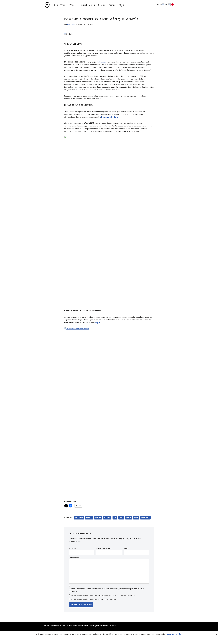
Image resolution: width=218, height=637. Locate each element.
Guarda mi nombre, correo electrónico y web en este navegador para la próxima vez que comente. (106, 590)
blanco (89, 517)
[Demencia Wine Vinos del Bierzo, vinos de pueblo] (47, 5)
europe (98, 517)
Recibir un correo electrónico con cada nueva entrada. (94, 599)
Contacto (102, 5)
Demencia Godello (109, 117)
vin (115, 517)
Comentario (74, 557)
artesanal (79, 517)
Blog (56, 5)
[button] (66, 4)
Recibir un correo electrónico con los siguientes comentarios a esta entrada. (103, 595)
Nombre (73, 548)
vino (121, 517)
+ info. (178, 634)
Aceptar (170, 634)
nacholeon (71, 24)
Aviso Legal (93, 625)
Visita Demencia (88, 5)
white (128, 517)
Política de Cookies (108, 625)
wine (136, 517)
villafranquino (101, 62)
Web (126, 548)
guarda (107, 517)
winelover (145, 517)
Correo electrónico (104, 548)
